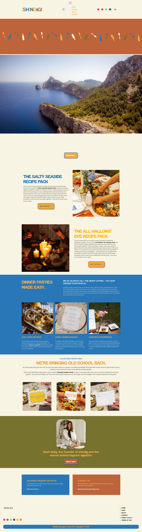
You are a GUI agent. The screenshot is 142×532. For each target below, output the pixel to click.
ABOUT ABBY (71, 462)
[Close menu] (70, 3)
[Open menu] (63, 9)
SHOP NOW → (71, 155)
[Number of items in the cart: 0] (115, 9)
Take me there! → (33, 489)
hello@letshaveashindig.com (88, 489)
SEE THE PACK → (46, 206)
